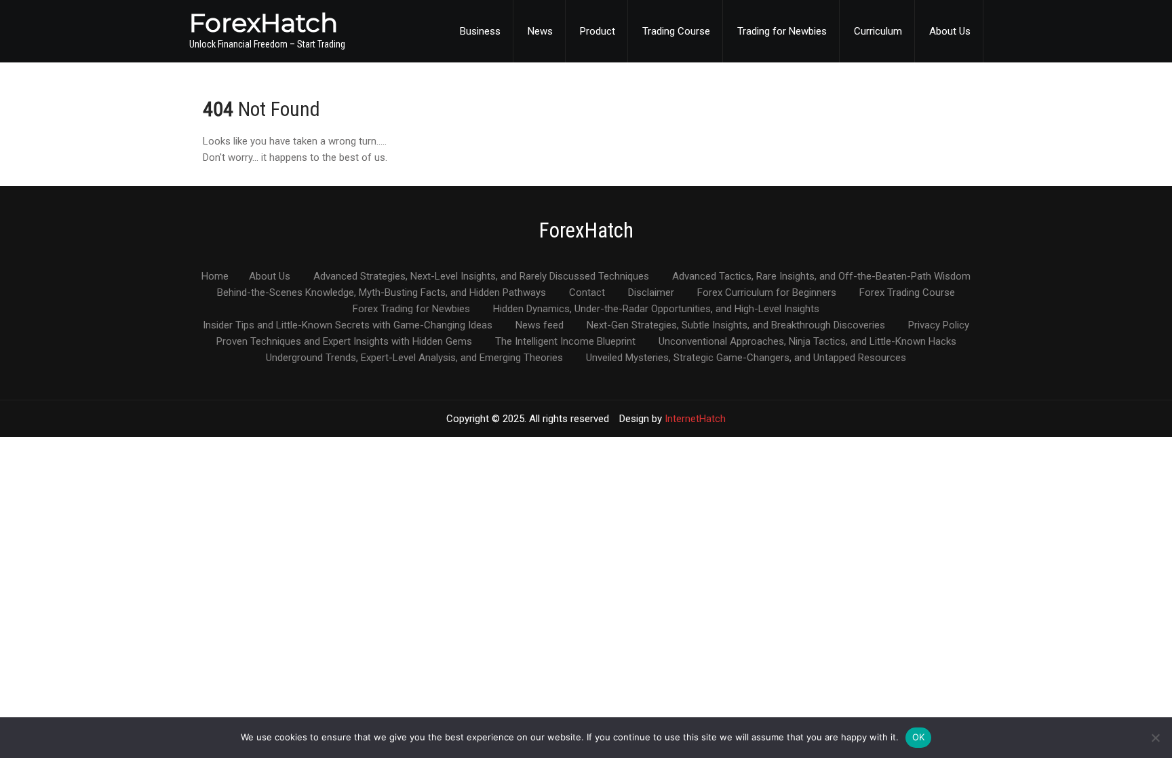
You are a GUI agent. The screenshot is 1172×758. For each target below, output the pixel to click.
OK (918, 737)
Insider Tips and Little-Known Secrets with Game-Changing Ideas (347, 326)
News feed (539, 326)
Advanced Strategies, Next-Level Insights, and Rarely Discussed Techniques (481, 277)
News (540, 31)
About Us (950, 31)
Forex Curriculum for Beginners (766, 293)
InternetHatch (695, 419)
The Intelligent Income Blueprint (565, 342)
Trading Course (676, 31)
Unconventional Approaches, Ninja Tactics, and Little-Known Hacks (807, 342)
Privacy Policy (938, 326)
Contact (587, 293)
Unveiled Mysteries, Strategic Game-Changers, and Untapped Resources (746, 358)
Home (215, 277)
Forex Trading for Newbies (411, 309)
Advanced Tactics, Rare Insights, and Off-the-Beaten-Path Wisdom (821, 277)
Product (597, 31)
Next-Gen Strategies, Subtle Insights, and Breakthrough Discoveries (736, 326)
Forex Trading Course (907, 293)
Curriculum (878, 31)
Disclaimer (651, 293)
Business (480, 31)
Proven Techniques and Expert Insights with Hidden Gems (344, 342)
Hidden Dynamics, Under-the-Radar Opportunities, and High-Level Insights (656, 309)
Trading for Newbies (782, 31)
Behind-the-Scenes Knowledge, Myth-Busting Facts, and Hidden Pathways (381, 293)
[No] (1155, 737)
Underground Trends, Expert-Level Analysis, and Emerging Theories (414, 358)
